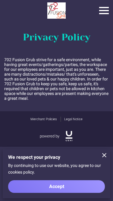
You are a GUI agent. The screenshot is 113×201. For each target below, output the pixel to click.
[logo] (69, 136)
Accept (56, 186)
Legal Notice (73, 119)
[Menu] (104, 10)
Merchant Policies (43, 119)
